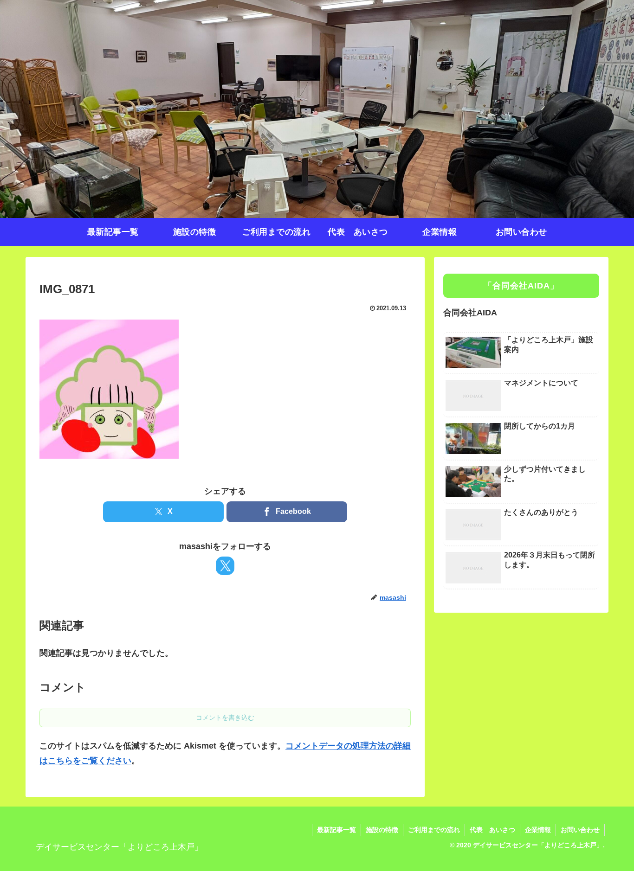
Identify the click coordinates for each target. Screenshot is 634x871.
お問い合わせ (580, 829)
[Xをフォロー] (225, 566)
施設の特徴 (382, 829)
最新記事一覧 (336, 829)
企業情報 (538, 829)
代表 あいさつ (492, 829)
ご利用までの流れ (434, 829)
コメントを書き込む (225, 717)
